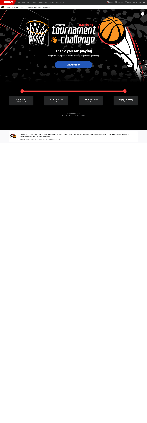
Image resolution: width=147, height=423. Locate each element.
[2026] (12, 7)
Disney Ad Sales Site (26, 136)
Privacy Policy (33, 134)
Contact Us (125, 134)
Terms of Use (24, 134)
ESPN (8, 2)
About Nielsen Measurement (98, 134)
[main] (73, 216)
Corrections (46, 136)
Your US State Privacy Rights (47, 134)
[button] (140, 2)
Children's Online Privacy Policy (67, 134)
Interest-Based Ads (83, 134)
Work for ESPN (37, 136)
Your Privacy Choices (114, 134)
